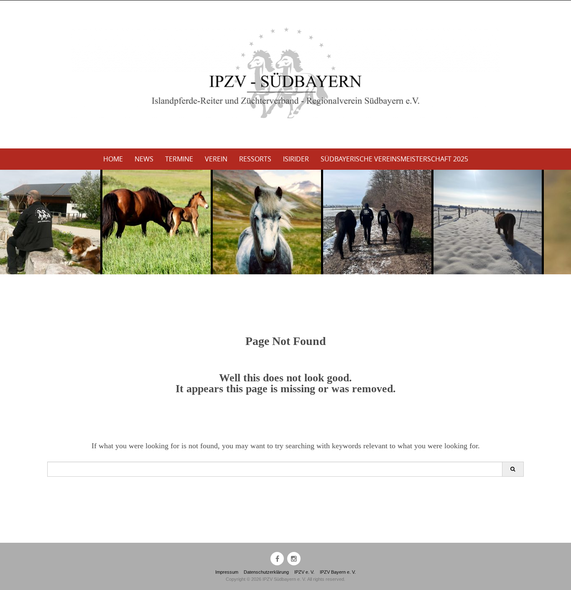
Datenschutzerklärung (266, 572)
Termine (179, 158)
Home (113, 158)
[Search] (513, 469)
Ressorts (255, 158)
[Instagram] (294, 558)
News (144, 158)
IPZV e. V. (304, 572)
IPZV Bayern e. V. (338, 572)
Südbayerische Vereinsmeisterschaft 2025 (394, 158)
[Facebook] (277, 558)
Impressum (226, 572)
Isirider (296, 158)
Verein (216, 158)
